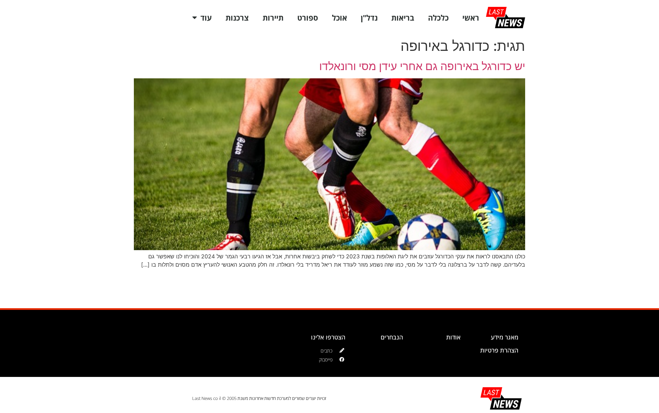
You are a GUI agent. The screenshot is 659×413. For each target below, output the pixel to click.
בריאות (402, 17)
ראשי (470, 17)
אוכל (339, 17)
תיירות (273, 17)
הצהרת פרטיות (499, 350)
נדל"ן (369, 17)
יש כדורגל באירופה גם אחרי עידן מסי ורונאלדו (422, 66)
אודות (453, 337)
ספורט (307, 17)
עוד (206, 17)
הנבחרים (392, 337)
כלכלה (438, 17)
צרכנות (237, 17)
